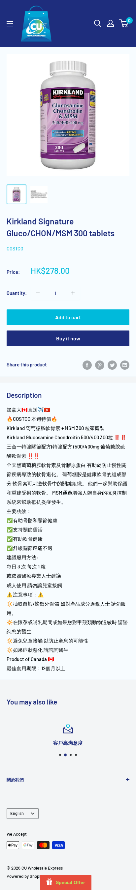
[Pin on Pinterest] (99, 364)
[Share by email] (124, 364)
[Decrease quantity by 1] (38, 293)
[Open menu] (10, 23)
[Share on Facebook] (87, 364)
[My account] (110, 23)
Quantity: (17, 293)
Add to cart (68, 317)
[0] (124, 23)
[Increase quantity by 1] (73, 293)
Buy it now (68, 338)
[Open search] (97, 23)
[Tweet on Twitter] (112, 364)
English (17, 813)
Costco (15, 248)
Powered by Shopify (25, 876)
